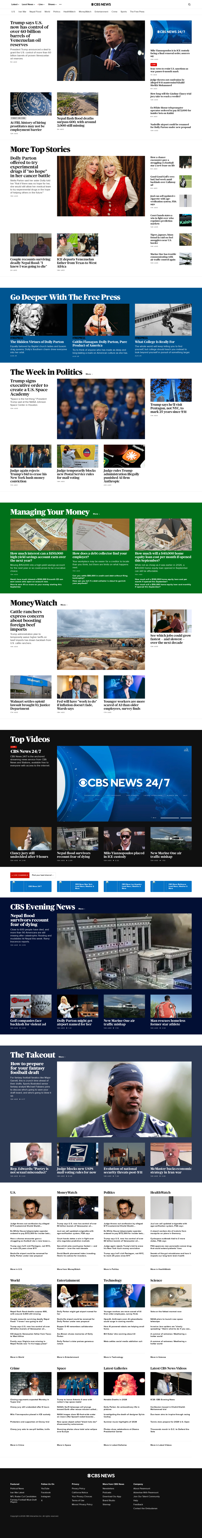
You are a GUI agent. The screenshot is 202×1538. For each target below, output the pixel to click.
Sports (124, 11)
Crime (114, 11)
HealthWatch (69, 11)
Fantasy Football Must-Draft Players (23, 1501)
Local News (28, 4)
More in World (17, 1357)
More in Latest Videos (161, 1445)
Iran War (22, 11)
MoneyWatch (85, 11)
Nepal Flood (35, 11)
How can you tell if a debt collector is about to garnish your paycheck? (99, 582)
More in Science (158, 1357)
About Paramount (141, 1488)
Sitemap (106, 1504)
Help (135, 1500)
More (88, 374)
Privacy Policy (78, 1488)
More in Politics (111, 1269)
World (47, 11)
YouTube (45, 1488)
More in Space (64, 1445)
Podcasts (107, 1492)
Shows (51, 4)
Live (41, 4)
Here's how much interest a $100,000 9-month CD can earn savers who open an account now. (36, 580)
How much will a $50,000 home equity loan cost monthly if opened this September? (163, 585)
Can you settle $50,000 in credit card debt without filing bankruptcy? (100, 576)
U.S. (13, 11)
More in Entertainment (68, 1357)
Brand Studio (109, 1500)
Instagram (45, 1496)
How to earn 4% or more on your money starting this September (36, 585)
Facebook (46, 1492)
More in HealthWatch (160, 1269)
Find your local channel (42, 875)
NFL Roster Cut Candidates (23, 1496)
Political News (17, 1488)
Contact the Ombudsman (145, 1508)
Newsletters (108, 1488)
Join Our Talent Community (146, 1496)
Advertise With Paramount (145, 1492)
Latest (14, 4)
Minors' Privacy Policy (82, 1504)
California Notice (80, 1492)
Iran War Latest (17, 1492)
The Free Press (137, 11)
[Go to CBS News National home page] (101, 4)
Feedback (138, 1504)
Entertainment (101, 11)
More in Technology (113, 1357)
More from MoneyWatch (68, 1269)
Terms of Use (78, 1500)
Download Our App (112, 1496)
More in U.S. (16, 1269)
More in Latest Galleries (115, 1445)
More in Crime (17, 1445)
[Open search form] (189, 4)
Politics (56, 11)
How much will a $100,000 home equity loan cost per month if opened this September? (161, 580)
